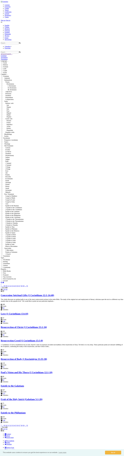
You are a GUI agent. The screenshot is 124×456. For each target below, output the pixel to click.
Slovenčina (8, 39)
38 (21, 286)
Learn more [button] (62, 452)
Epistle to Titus (9, 227)
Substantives (7, 80)
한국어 (7, 36)
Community (6, 267)
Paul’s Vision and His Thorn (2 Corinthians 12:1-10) (26, 372)
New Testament (8, 194)
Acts (5, 204)
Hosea (6, 186)
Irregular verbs (8, 132)
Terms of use (10, 447)
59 (3, 308)
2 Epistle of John (9, 240)
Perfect (7, 128)
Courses (7, 5)
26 (3, 335)
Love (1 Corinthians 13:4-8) (14, 313)
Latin (4, 68)
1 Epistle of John (9, 238)
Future (7, 122)
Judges (6, 159)
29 (4, 286)
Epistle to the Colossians (11, 217)
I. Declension (9, 86)
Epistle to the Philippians (12, 215)
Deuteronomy (8, 155)
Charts (7, 17)
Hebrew (5, 65)
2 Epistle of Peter (9, 236)
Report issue (10, 437)
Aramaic (5, 67)
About (8, 436)
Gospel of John (9, 202)
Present (7, 120)
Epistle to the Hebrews (11, 231)
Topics (7, 10)
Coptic (5, 70)
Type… (3, 258)
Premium (9, 444)
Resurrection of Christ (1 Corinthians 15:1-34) (24, 327)
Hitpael (7, 113)
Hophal (7, 117)
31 (8, 286)
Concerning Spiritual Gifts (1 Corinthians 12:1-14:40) (27, 295)
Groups (7, 13)
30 (6, 286)
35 (16, 286)
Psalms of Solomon (10, 252)
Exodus (6, 149)
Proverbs (7, 177)
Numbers (7, 95)
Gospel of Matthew (10, 196)
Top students (10, 441)
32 (10, 286)
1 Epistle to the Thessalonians (13, 219)
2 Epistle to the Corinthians (12, 209)
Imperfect (7, 124)
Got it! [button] (113, 452)
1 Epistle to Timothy (10, 223)
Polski (6, 38)
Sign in (8, 20)
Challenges (8, 12)
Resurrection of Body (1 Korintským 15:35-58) (24, 359)
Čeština (7, 27)
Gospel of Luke (9, 200)
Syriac (5, 72)
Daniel (6, 184)
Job (5, 173)
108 (4, 321)
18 (4, 289)
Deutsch (7, 29)
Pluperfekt (8, 130)
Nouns (6, 82)
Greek (5, 63)
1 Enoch (7, 254)
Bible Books (7, 271)
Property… (4, 269)
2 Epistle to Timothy (10, 225)
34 (14, 286)
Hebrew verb (8, 103)
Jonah (6, 188)
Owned (5, 281)
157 (4, 393)
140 (4, 420)
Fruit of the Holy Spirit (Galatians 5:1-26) (21, 399)
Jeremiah (7, 182)
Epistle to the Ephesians (11, 213)
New (4, 273)
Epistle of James (9, 233)
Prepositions (8, 97)
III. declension (9, 90)
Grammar (4, 56)
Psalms (6, 175)
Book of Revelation (10, 246)
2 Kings (6, 169)
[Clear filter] (3, 282)
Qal (6, 105)
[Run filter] (1, 282)
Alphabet (6, 78)
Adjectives (7, 91)
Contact (8, 434)
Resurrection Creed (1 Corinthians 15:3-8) (22, 340)
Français (7, 30)
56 (3, 407)
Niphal (7, 107)
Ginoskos (7, 46)
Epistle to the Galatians (11, 211)
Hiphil (6, 115)
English (7, 25)
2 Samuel (7, 165)
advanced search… (6, 54)
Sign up (3, 20)
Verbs (5, 101)
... (2, 286)
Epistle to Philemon (10, 229)
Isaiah (6, 180)
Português (8, 34)
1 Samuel (7, 163)
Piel (6, 109)
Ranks (8, 442)
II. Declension (9, 88)
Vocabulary (4, 57)
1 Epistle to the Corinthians (12, 207)
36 (18, 286)
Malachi (6, 192)
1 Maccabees (8, 250)
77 (3, 353)
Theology (6, 144)
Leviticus (7, 151)
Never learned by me (9, 279)
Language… (4, 61)
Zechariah (7, 190)
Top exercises (7, 277)
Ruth (5, 161)
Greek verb (7, 119)
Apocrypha (7, 248)
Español (7, 32)
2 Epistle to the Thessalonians (13, 221)
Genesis (6, 148)
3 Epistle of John (9, 242)
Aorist (6, 126)
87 (3, 380)
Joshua (6, 157)
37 (20, 286)
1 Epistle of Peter (9, 235)
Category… (4, 74)
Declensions (8, 84)
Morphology (7, 134)
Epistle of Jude (8, 244)
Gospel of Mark (9, 198)
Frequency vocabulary (10, 140)
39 (23, 286)
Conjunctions (8, 99)
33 (12, 286)
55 (27, 286)
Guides (7, 8)
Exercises (7, 6)
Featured (5, 275)
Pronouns (7, 93)
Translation (4, 59)
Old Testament (8, 146)
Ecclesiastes (8, 178)
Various (5, 265)
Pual (6, 111)
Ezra (5, 171)
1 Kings (6, 167)
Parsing (5, 261)
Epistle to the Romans (11, 206)
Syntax (6, 136)
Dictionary (8, 15)
